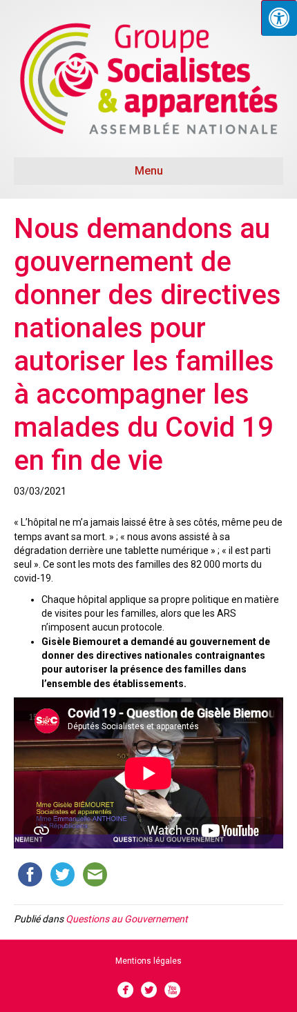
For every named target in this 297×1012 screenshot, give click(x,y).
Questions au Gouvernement (127, 918)
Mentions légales (148, 961)
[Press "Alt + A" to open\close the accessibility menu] (279, 18)
